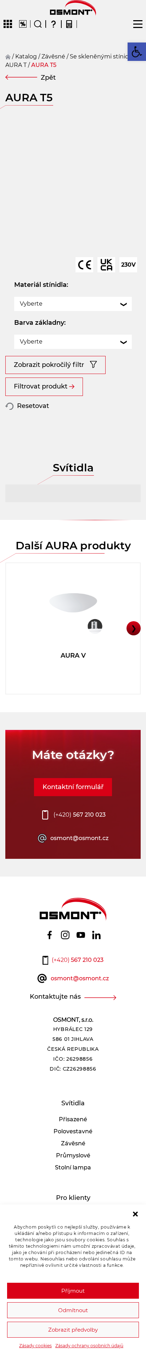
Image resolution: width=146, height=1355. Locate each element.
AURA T (16, 65)
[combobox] (73, 304)
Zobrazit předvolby (73, 1329)
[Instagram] (65, 934)
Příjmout (73, 1290)
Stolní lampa (73, 1167)
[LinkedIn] (96, 934)
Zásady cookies (35, 1345)
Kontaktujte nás (55, 996)
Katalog (26, 56)
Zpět (48, 77)
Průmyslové (73, 1155)
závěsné (53, 56)
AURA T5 (43, 65)
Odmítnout (73, 1310)
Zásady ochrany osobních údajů (89, 1345)
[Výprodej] (23, 24)
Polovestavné (73, 1131)
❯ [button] (134, 628)
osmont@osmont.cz (79, 838)
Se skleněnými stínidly (102, 56)
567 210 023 (80, 814)
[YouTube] (81, 934)
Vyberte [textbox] (31, 303)
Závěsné (73, 1143)
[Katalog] (8, 24)
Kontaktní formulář (73, 787)
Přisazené (73, 1119)
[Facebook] (49, 934)
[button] (135, 1213)
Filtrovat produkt (40, 386)
